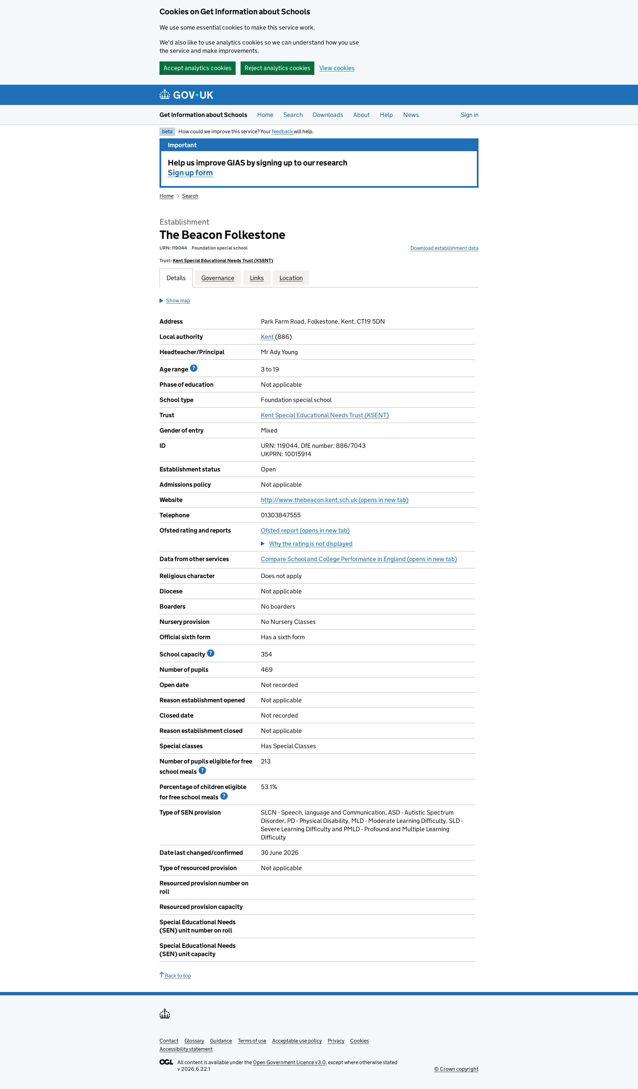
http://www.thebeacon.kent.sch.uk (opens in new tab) (334, 500)
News (411, 115)
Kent (268, 337)
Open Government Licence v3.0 (289, 1062)
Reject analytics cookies (277, 68)
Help (386, 115)
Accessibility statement (186, 1049)
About (361, 115)
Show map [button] (178, 300)
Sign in (469, 115)
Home (265, 115)
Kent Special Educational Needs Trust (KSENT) (223, 260)
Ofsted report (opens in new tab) (305, 530)
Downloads (328, 115)
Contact (169, 1041)
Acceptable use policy (297, 1041)
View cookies (337, 68)
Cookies (359, 1041)
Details (176, 278)
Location (291, 278)
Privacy (336, 1041)
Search (293, 115)
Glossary (194, 1041)
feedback (283, 131)
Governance (217, 278)
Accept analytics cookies (197, 68)
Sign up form (190, 172)
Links (257, 278)
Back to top (177, 975)
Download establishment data (444, 248)
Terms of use (252, 1041)
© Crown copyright (456, 1069)
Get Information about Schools (203, 115)
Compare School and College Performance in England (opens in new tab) (359, 559)
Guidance (221, 1041)
